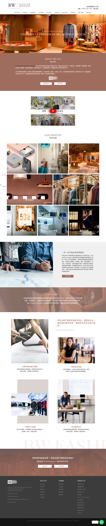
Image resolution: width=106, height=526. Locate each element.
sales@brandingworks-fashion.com (18, 499)
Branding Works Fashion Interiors (25, 66)
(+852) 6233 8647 (13, 496)
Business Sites (12, 502)
